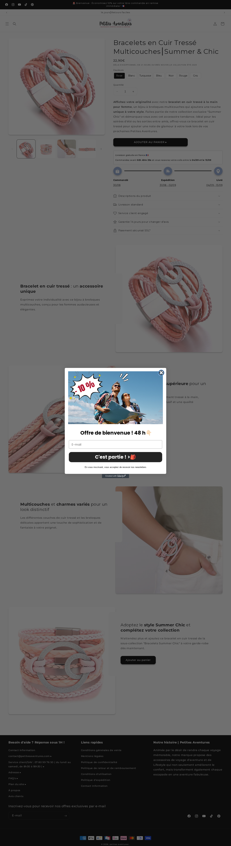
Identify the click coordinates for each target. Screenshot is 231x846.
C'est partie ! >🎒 (115, 457)
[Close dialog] (161, 373)
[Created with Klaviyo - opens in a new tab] (115, 476)
